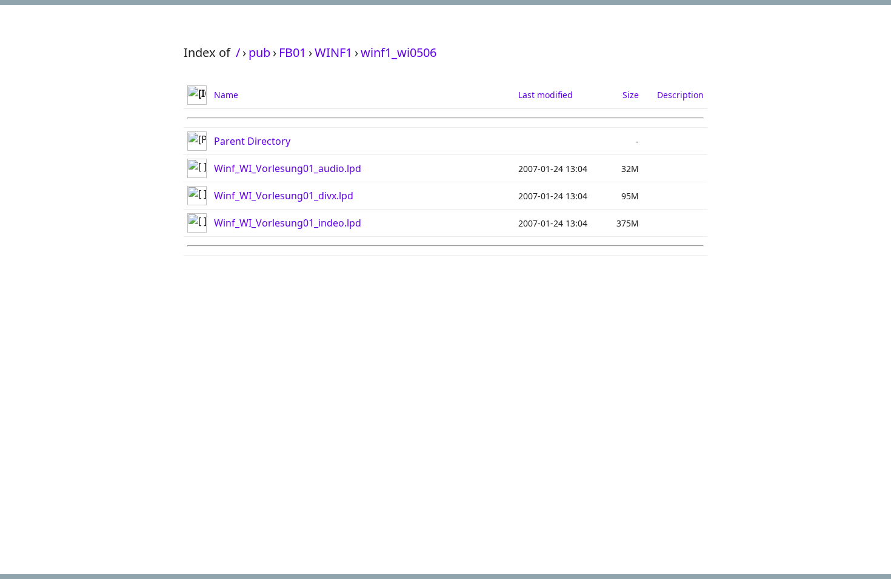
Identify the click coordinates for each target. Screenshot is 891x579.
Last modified (545, 95)
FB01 (292, 52)
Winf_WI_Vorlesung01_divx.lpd (283, 195)
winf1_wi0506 (398, 52)
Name (226, 95)
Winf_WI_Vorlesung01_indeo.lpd (287, 223)
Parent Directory (252, 141)
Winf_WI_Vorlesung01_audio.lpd (287, 168)
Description (680, 95)
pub (259, 52)
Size (630, 95)
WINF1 (333, 52)
